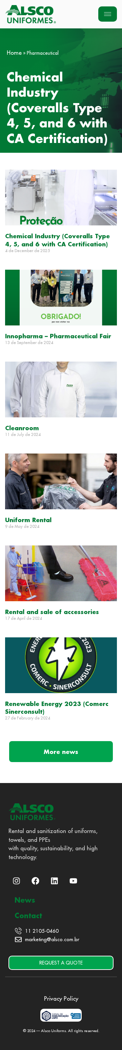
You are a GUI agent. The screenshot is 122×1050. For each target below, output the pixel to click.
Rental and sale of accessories (52, 611)
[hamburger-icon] (107, 14)
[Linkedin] (54, 881)
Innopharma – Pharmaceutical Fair (58, 336)
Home (14, 52)
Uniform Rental (28, 519)
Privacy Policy (61, 998)
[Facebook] (35, 881)
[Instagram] (16, 881)
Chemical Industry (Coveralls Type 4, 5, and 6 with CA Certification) (57, 239)
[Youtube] (73, 881)
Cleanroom (22, 428)
